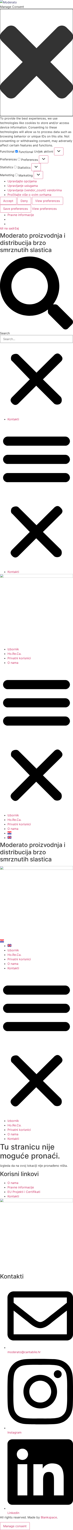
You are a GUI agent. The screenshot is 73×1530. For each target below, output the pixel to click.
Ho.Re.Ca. (14, 654)
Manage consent (15, 1526)
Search (5, 333)
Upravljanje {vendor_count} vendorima (34, 190)
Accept (8, 201)
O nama (12, 663)
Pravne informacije (20, 215)
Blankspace (49, 1517)
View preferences (47, 201)
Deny (24, 201)
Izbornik (13, 649)
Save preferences (15, 209)
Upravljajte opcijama (22, 181)
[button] (36, 62)
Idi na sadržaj (9, 228)
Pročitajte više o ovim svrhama (29, 195)
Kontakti (13, 419)
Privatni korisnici (19, 658)
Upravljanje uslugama (22, 186)
